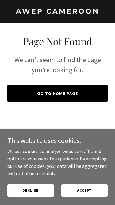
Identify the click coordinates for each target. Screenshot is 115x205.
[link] (57, 12)
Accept (84, 190)
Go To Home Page (57, 93)
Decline (30, 190)
